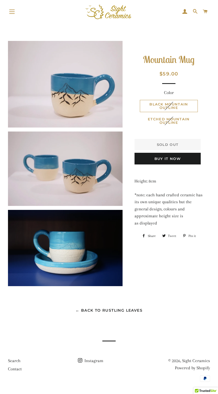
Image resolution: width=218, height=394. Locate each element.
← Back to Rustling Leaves (109, 310)
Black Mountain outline (168, 106)
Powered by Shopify (192, 367)
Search (14, 360)
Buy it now (167, 158)
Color (169, 92)
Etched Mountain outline (169, 121)
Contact (15, 368)
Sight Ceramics (196, 360)
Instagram (93, 360)
